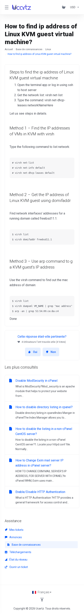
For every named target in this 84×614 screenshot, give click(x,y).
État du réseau (18, 559)
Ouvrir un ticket (18, 567)
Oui (35, 352)
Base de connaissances (29, 49)
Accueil (9, 49)
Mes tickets (16, 529)
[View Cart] (64, 7)
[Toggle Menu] (6, 7)
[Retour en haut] (42, 599)
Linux (48, 49)
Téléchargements (20, 552)
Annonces (15, 537)
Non (53, 352)
